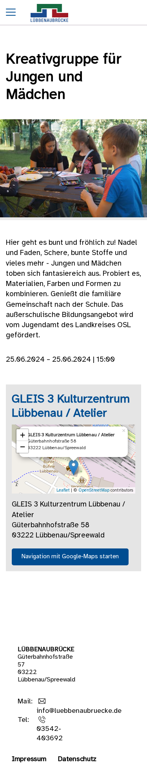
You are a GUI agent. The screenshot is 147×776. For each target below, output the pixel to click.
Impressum (29, 759)
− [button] (22, 447)
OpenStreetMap (93, 490)
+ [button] (22, 435)
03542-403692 (49, 733)
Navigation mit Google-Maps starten (70, 557)
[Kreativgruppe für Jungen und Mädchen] (49, 24)
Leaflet (63, 490)
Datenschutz (77, 759)
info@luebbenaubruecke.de (79, 711)
